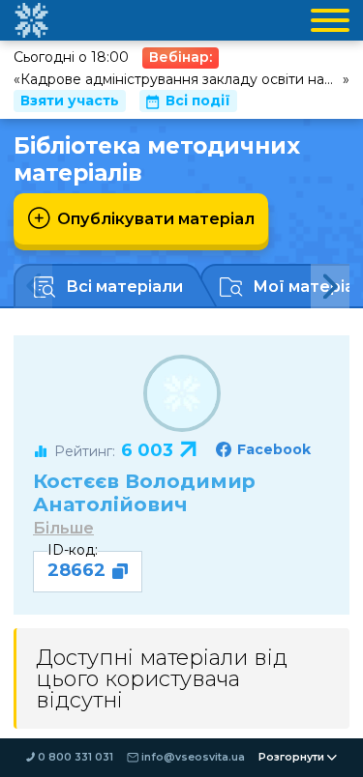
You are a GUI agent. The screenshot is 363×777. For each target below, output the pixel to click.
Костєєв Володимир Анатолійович (144, 492)
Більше (63, 528)
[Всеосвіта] (31, 20)
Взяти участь (69, 100)
